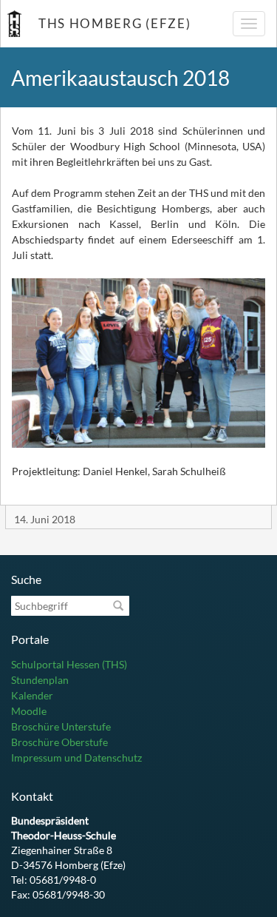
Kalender (32, 695)
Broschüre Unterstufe (61, 726)
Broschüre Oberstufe (59, 742)
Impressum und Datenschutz (76, 757)
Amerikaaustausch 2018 (120, 77)
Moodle (29, 711)
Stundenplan (40, 680)
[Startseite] (14, 23)
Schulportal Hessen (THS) (69, 664)
